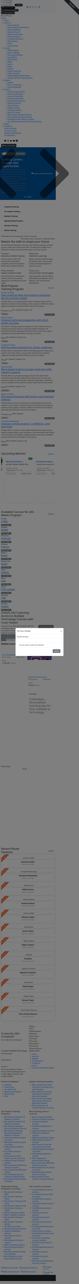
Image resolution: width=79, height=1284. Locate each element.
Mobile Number (23, 637)
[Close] (61, 631)
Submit (56, 651)
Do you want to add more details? (31, 645)
